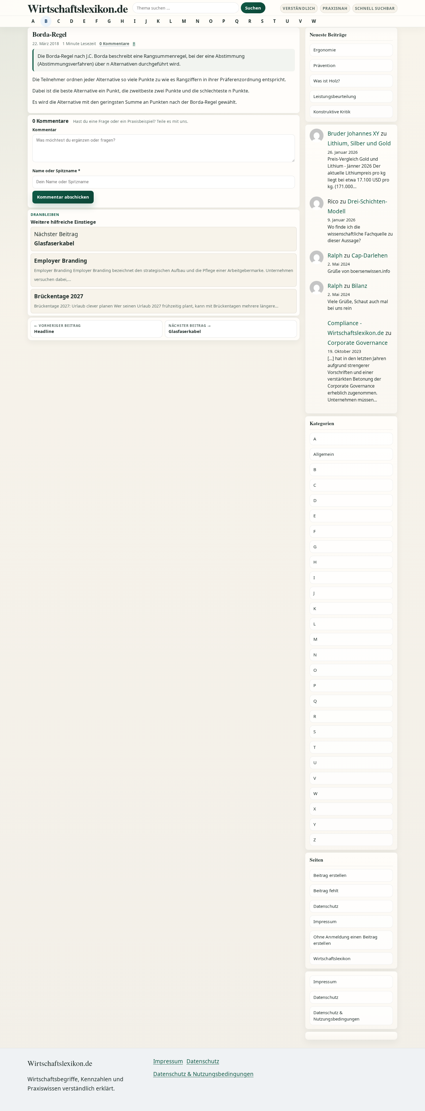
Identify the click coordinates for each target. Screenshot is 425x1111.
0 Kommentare (114, 43)
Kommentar (44, 129)
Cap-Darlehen (370, 255)
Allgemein (323, 454)
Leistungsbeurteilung (334, 96)
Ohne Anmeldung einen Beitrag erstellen (345, 940)
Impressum (325, 921)
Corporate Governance (358, 343)
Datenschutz (325, 906)
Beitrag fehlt (325, 890)
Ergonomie (324, 50)
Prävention (324, 65)
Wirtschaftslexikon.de (77, 8)
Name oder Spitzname (56, 170)
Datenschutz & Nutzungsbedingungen (336, 1015)
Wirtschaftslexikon (331, 958)
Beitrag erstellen (329, 875)
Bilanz (359, 286)
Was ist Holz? (326, 81)
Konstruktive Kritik (331, 111)
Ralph (335, 255)
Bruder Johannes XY (353, 133)
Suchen (253, 8)
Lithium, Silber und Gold (359, 143)
